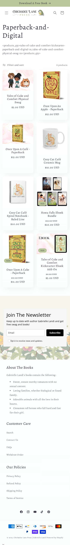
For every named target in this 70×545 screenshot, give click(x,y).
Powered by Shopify (55, 537)
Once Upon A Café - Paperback (18, 150)
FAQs (9, 447)
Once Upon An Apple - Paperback (52, 107)
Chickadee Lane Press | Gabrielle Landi (30, 537)
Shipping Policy (14, 490)
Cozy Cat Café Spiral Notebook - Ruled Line (18, 216)
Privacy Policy (14, 476)
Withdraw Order (15, 454)
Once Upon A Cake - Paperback (18, 271)
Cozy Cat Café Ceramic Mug (52, 161)
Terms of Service (15, 498)
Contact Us (12, 439)
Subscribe (54, 332)
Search (10, 432)
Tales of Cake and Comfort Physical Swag (18, 99)
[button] (6, 12)
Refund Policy (14, 483)
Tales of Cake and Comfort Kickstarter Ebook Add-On (52, 264)
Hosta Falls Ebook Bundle (52, 214)
